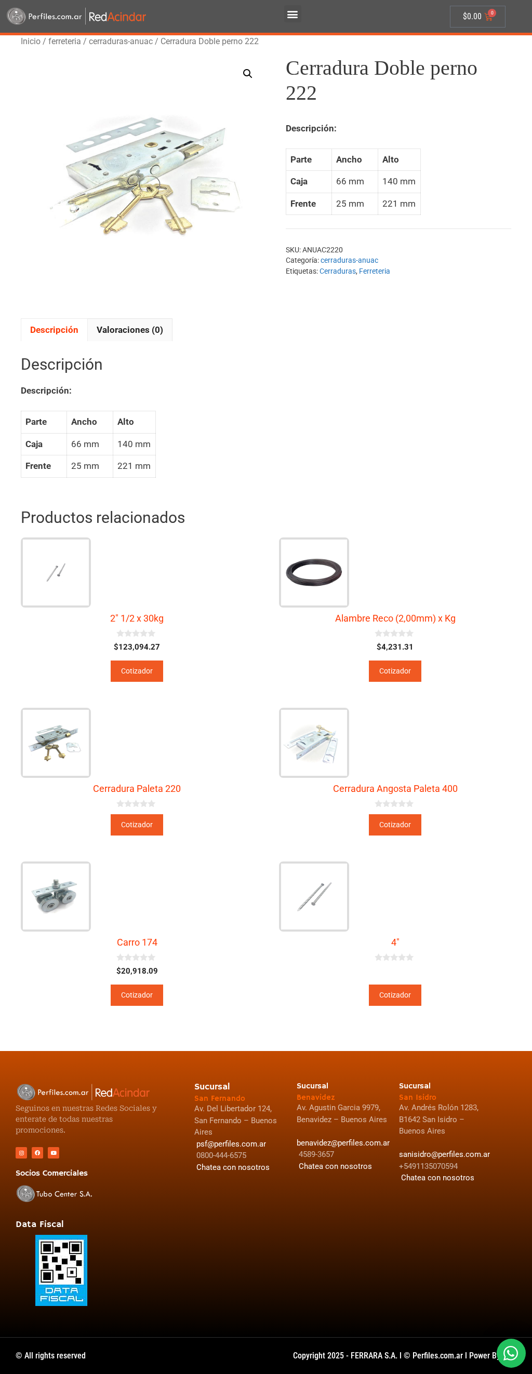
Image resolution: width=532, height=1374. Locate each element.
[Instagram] (21, 1153)
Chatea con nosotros (436, 1177)
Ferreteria (374, 271)
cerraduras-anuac (121, 41)
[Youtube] (53, 1153)
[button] (292, 13)
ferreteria (64, 41)
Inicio (31, 41)
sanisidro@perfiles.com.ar (444, 1154)
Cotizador (137, 671)
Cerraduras (338, 271)
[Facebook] (37, 1153)
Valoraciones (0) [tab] (130, 330)
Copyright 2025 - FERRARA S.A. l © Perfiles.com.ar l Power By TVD (404, 1355)
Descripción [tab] (54, 330)
